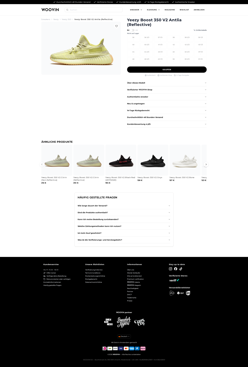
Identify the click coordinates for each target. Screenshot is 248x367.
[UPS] (188, 293)
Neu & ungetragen (136, 103)
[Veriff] (174, 280)
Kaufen (167, 69)
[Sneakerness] (108, 322)
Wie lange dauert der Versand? (92, 206)
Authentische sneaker (137, 97)
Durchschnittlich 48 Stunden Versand (145, 117)
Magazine (170, 10)
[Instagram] (170, 268)
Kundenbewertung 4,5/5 (138, 124)
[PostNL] (172, 293)
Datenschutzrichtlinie (93, 282)
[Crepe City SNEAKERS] (139, 322)
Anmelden (199, 10)
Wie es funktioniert (134, 276)
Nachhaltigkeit (132, 288)
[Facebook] (175, 268)
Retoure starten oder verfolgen (59, 279)
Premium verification (135, 279)
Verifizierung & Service (93, 270)
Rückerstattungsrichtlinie (95, 276)
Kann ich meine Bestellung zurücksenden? (98, 219)
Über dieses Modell (136, 83)
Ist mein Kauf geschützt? (89, 233)
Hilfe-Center (51, 273)
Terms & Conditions (92, 273)
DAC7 (129, 295)
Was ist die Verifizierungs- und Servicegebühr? (100, 240)
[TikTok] (180, 268)
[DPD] (180, 293)
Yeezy (56, 19)
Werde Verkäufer (133, 273)
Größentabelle (201, 30)
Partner (130, 291)
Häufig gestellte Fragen (52, 285)
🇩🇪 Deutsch (122, 336)
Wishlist (184, 10)
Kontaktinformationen (52, 282)
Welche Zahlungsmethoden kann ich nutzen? (99, 226)
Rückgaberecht (91, 279)
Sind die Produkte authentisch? (93, 212)
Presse (129, 301)
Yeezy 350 (66, 19)
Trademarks (131, 298)
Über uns (130, 270)
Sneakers (45, 19)
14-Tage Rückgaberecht (138, 110)
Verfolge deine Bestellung (56, 276)
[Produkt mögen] (116, 26)
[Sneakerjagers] (124, 322)
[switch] (132, 30)
